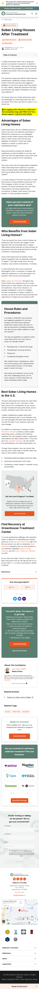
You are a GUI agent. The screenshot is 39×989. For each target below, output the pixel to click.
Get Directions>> (19, 895)
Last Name (7, 834)
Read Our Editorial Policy (18, 683)
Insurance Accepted (26, 39)
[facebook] (14, 879)
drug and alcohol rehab (21, 542)
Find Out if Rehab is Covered (13, 8)
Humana (20, 633)
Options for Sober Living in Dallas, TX (20, 697)
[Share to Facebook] (19, 599)
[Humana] (11, 786)
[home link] (2, 19)
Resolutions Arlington (8, 432)
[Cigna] (11, 776)
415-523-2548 (28, 8)
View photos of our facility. (20, 638)
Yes (13, 587)
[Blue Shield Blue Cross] (28, 776)
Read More (7, 680)
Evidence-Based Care (10, 39)
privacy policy (19, 851)
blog (25, 879)
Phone (6, 842)
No (29, 587)
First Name (7, 826)
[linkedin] (21, 879)
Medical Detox (8, 43)
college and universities (14, 281)
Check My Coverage (19, 800)
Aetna (13, 633)
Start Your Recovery (19, 651)
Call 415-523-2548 (19, 222)
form (12, 563)
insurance (4, 551)
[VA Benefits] (28, 786)
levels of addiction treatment (25, 551)
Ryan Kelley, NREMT (18, 47)
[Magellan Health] (28, 765)
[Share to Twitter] (15, 599)
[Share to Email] (24, 599)
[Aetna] (11, 765)
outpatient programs (15, 441)
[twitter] (17, 879)
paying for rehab (25, 549)
